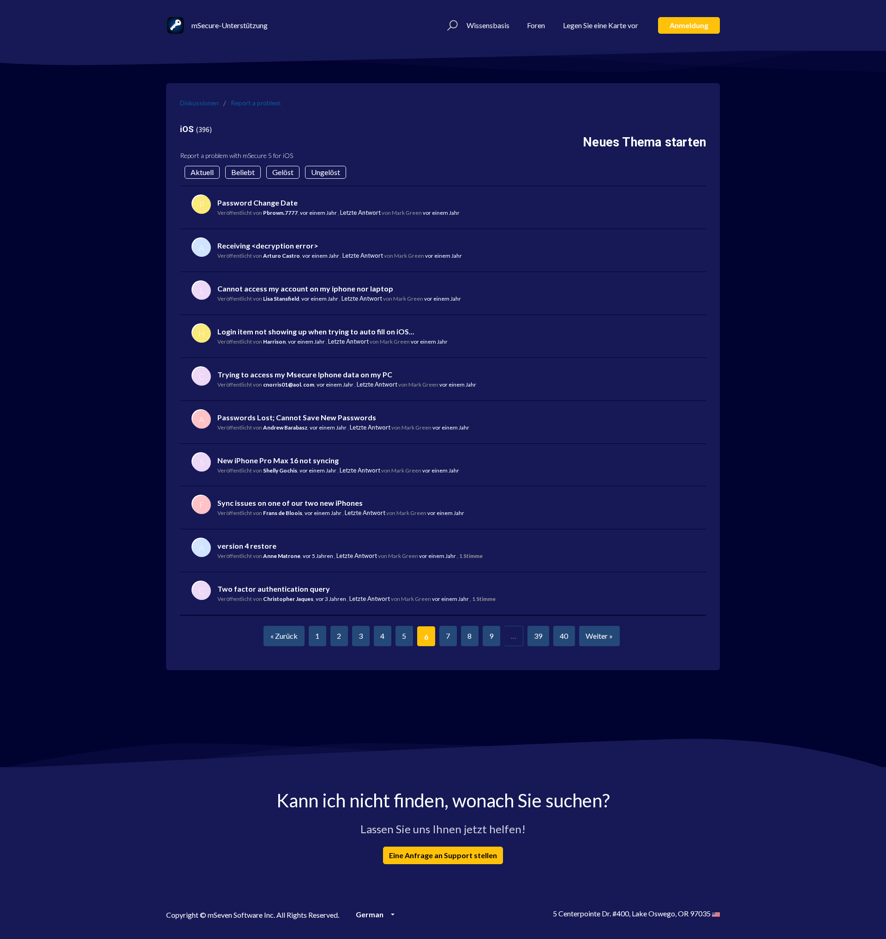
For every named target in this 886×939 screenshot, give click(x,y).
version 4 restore (246, 545)
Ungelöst (325, 172)
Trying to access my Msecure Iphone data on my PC (304, 374)
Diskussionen (199, 103)
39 (538, 635)
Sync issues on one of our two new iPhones (290, 502)
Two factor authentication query (273, 588)
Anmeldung (689, 25)
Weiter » (599, 635)
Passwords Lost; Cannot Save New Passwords (296, 417)
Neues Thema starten (644, 142)
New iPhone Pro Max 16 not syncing (278, 460)
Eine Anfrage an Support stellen (443, 855)
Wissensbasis (488, 25)
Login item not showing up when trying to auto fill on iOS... (315, 331)
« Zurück (284, 635)
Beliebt (243, 172)
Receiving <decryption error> (267, 245)
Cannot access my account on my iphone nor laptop (305, 288)
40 (564, 635)
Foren (536, 25)
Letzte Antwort (360, 212)
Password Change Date (257, 202)
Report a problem (256, 103)
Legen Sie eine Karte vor (600, 25)
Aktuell (202, 172)
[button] (451, 25)
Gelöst (282, 172)
